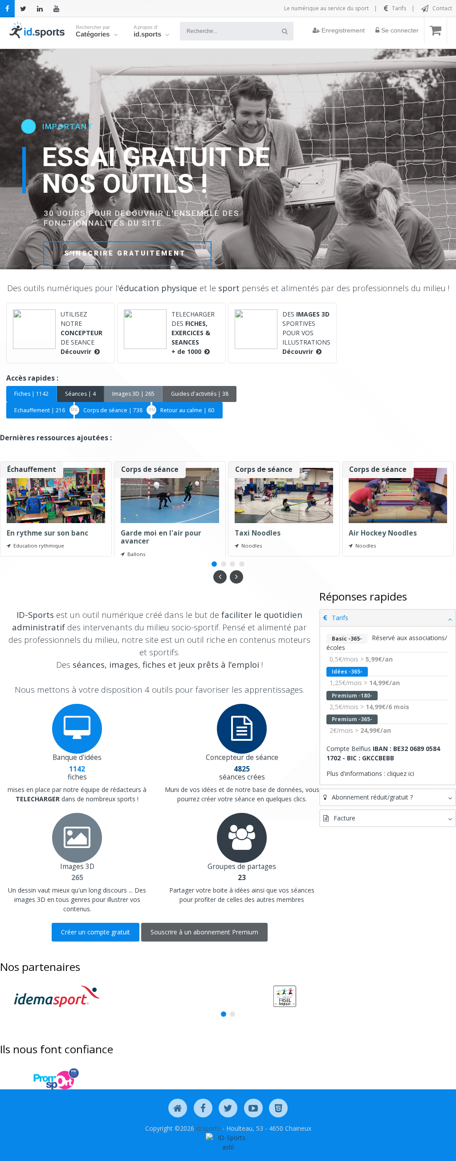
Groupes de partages (242, 866)
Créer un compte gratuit (95, 932)
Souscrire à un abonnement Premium (204, 932)
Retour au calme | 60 (187, 410)
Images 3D (77, 866)
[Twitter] (23, 8)
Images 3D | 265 (133, 394)
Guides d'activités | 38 (199, 394)
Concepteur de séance (242, 757)
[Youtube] (56, 8)
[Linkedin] (40, 8)
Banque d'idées (77, 757)
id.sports (208, 1128)
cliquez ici (400, 773)
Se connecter (399, 30)
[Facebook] (7, 8)
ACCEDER (85, 252)
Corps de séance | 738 (112, 410)
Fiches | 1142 (31, 394)
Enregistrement (342, 30)
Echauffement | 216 (39, 410)
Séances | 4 (80, 394)
